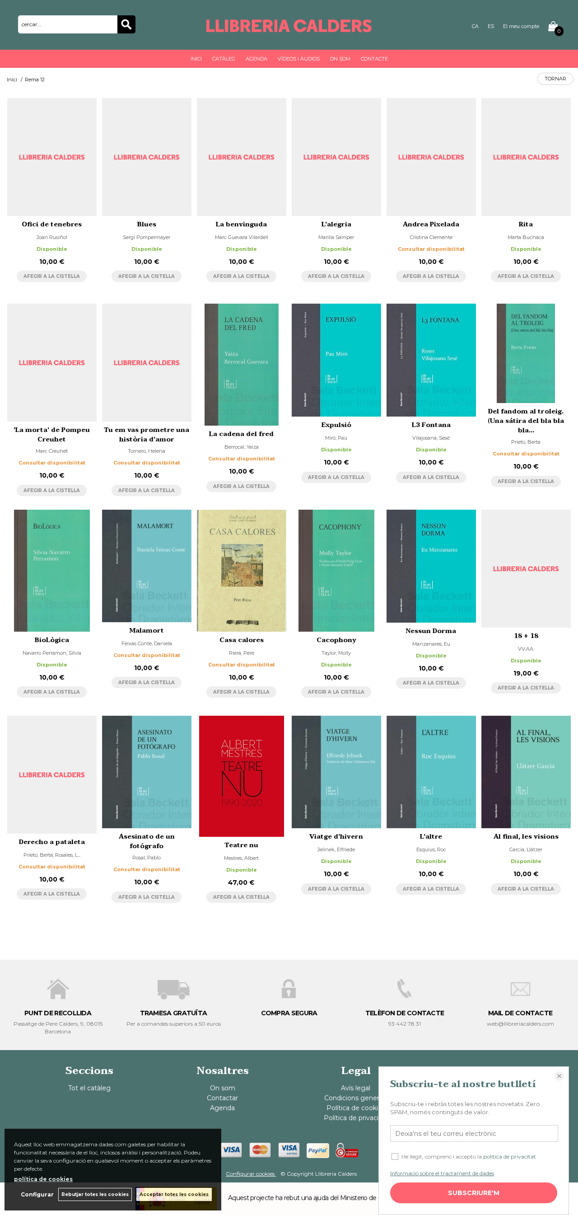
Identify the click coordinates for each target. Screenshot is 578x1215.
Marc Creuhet (52, 451)
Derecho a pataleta (52, 842)
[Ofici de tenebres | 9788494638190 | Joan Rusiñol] (52, 157)
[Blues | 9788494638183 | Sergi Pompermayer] (146, 157)
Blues (146, 224)
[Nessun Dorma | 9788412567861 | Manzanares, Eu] (431, 566)
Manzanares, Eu (431, 644)
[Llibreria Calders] (289, 28)
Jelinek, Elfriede (336, 849)
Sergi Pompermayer (146, 237)
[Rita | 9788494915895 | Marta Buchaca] (526, 157)
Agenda (256, 59)
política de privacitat (509, 1156)
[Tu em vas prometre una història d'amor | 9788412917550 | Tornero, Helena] (146, 363)
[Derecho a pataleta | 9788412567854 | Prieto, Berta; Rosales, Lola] (52, 775)
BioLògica (52, 640)
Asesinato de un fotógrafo (147, 841)
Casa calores (241, 640)
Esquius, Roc (431, 849)
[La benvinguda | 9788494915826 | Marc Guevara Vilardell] (241, 157)
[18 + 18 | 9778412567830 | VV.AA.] (526, 569)
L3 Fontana (431, 425)
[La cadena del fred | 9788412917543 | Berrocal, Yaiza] (241, 365)
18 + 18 (526, 636)
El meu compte (521, 26)
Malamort (147, 630)
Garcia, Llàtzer (525, 849)
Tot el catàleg (89, 1088)
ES (491, 26)
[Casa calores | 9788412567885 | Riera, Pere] (241, 571)
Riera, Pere (241, 653)
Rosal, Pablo (146, 857)
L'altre (431, 836)
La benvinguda (241, 224)
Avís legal (355, 1088)
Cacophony (336, 640)
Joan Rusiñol (52, 237)
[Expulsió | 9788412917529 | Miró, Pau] (336, 360)
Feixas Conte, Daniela (146, 643)
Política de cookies (355, 1108)
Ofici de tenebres (52, 224)
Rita (526, 224)
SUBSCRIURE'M (473, 1193)
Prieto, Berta (526, 442)
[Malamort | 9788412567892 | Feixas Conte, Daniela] (146, 566)
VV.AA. (526, 649)
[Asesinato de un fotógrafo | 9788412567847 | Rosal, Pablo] (146, 772)
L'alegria (336, 224)
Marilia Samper (336, 237)
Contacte (374, 59)
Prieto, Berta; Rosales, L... (51, 855)
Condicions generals (355, 1098)
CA (475, 26)
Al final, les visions (526, 836)
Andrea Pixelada (431, 224)
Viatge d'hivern (336, 836)
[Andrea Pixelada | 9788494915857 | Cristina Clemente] (431, 157)
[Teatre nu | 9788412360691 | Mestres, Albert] (241, 776)
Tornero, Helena (146, 451)
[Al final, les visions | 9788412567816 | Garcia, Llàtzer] (526, 772)
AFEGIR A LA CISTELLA (51, 276)
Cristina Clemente (431, 237)
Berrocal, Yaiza (241, 447)
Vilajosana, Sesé (431, 438)
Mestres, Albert (241, 858)
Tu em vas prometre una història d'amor (146, 435)
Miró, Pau (336, 438)
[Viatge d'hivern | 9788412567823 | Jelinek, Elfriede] (336, 772)
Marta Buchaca (526, 237)
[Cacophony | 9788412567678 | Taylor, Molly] (336, 571)
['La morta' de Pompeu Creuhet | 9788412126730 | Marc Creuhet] (52, 363)
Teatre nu (241, 845)
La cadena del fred (241, 434)
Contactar (222, 1098)
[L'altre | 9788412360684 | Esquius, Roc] (431, 772)
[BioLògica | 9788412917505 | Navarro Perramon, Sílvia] (52, 571)
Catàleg (223, 59)
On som (340, 59)
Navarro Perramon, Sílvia (52, 653)
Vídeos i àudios (299, 59)
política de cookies (43, 1179)
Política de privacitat (355, 1118)
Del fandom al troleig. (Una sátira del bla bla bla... (526, 421)
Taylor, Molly (336, 653)
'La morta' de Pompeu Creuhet (52, 435)
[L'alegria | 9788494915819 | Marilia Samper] (336, 157)
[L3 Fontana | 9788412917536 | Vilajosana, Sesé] (431, 360)
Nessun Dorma (431, 631)
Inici (196, 59)
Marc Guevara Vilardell (241, 237)
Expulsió (336, 425)
